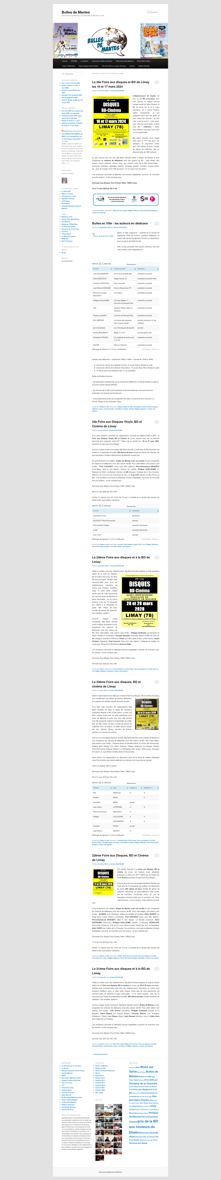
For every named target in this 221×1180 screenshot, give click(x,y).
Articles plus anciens (100, 1054)
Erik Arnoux (132, 840)
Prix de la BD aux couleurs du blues (114, 66)
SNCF (64, 1075)
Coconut (120, 544)
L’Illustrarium (66, 234)
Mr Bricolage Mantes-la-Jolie (72, 1097)
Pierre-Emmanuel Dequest (148, 210)
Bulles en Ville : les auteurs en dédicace (120, 223)
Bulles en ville (104, 407)
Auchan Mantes (67, 1073)
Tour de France (152, 1140)
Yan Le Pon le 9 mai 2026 (71, 83)
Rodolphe (141, 958)
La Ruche (65, 1068)
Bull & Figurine (67, 241)
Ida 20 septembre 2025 (70, 97)
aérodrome (132, 1067)
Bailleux (120, 407)
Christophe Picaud (139, 407)
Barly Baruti (127, 956)
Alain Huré (116, 1044)
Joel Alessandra (108, 409)
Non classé (99, 1092)
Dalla (131, 669)
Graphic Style (66, 1090)
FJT (130, 1089)
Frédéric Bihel (96, 842)
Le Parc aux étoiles (68, 226)
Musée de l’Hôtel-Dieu (69, 224)
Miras (136, 1113)
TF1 (63, 1085)
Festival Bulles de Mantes (148, 1086)
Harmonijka (148, 1096)
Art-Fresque (66, 201)
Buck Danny (141, 1072)
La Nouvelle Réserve (69, 1102)
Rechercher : (132, 264)
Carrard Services (68, 1109)
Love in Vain (139, 1109)
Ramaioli (110, 671)
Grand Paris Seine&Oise (70, 219)
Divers (102, 210)
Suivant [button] (155, 349)
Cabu (153, 1077)
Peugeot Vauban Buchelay (71, 1080)
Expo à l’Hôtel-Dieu (68, 66)
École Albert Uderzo (144, 61)
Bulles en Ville (128, 407)
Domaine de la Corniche (70, 229)
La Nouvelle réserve (69, 236)
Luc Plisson (122, 1046)
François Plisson (97, 1046)
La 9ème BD (66, 191)
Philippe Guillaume (133, 210)
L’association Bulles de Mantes (102, 61)
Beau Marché (66, 1095)
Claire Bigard (124, 1044)
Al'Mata (119, 956)
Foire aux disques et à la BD (143, 669)
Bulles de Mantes (76, 12)
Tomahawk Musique (69, 1107)
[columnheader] (102, 268)
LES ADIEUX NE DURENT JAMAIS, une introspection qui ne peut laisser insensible (72, 136)
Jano (151, 1100)
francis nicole (136, 1093)
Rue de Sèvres (149, 1137)
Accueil (64, 61)
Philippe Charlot (143, 1113)
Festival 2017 (100, 1083)
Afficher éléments (101, 263)
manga (124, 210)
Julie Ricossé (108, 1046)
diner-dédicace (151, 1079)
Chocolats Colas (67, 1088)
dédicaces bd (117, 210)
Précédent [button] (147, 349)
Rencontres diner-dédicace (125, 61)
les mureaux (145, 1106)
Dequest (155, 407)
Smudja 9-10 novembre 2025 (72, 95)
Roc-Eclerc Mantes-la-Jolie (71, 1078)
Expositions (99, 1075)
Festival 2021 (100, 1088)
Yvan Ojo (113, 546)
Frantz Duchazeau (148, 1093)
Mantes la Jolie (67, 217)
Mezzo (131, 1113)
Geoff (154, 669)
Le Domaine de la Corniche (71, 1066)
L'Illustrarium (136, 1106)
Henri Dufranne (97, 958)
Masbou (156, 1109)
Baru (138, 1067)
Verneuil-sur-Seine (138, 1143)
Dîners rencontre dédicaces (105, 1070)
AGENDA (74, 61)
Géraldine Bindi (107, 842)
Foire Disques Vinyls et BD (132, 544)
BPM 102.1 (65, 239)
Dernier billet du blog (72, 131)
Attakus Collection (68, 1105)
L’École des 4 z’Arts (69, 196)
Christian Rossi (122, 840)
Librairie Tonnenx (68, 1092)
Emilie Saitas (133, 1086)
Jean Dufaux (144, 1103)
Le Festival (84, 61)
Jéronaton (116, 842)
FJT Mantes (66, 221)
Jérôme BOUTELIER (117, 91)
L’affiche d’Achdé (143, 66)
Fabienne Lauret (97, 409)
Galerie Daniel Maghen (70, 1100)
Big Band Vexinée (68, 198)
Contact (132, 66)
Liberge (131, 409)
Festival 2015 (100, 1080)
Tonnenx (143, 1140)
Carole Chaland (118, 669)
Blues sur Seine (67, 194)
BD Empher (66, 203)
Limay (105, 958)
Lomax (132, 1109)
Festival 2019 (100, 1085)
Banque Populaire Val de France (73, 1070)
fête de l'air (141, 1096)
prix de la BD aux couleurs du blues (143, 1126)
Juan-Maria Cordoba (121, 409)
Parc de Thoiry (67, 1083)
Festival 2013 (100, 1078)
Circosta (149, 407)
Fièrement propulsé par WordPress (110, 1172)
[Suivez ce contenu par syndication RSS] (62, 131)
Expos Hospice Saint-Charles (88, 66)
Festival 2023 (100, 1090)
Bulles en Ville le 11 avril (70, 121)
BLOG (64, 252)
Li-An (143, 544)
